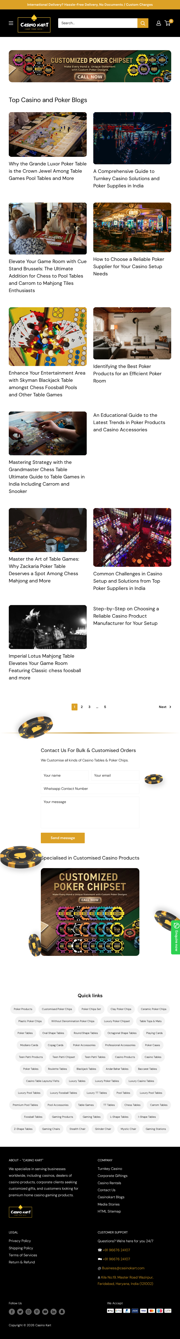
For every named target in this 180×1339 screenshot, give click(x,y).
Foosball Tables (33, 1117)
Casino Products (125, 1057)
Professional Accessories (120, 1045)
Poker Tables (25, 1033)
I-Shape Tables (147, 1117)
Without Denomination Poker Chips (72, 1021)
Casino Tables (153, 1057)
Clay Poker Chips (121, 1009)
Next (162, 707)
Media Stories (109, 1204)
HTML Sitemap (109, 1211)
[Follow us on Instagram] (28, 1312)
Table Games (86, 1105)
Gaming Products (62, 1117)
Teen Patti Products (31, 1057)
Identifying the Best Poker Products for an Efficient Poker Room (127, 373)
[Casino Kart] (20, 1204)
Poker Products (23, 1009)
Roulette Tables (57, 1069)
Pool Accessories (58, 1105)
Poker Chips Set (91, 1009)
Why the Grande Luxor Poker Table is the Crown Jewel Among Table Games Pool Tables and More (48, 171)
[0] (167, 23)
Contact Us (106, 1190)
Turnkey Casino (110, 1168)
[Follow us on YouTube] (45, 1312)
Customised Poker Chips (57, 1009)
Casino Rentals (109, 1183)
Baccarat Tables (147, 1069)
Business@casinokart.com (123, 1268)
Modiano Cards (29, 1045)
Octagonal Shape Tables (122, 1033)
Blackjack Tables (86, 1069)
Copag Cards (55, 1045)
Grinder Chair (103, 1129)
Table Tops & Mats (151, 1021)
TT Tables (109, 1105)
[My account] (159, 23)
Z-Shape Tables (23, 1129)
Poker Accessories (84, 1045)
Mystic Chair (128, 1129)
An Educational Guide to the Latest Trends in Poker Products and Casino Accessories (129, 422)
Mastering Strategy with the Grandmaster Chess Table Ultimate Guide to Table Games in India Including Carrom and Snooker (47, 476)
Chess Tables (132, 1105)
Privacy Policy (20, 1240)
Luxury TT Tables (97, 1093)
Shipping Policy (21, 1248)
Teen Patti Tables (95, 1057)
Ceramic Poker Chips (153, 1009)
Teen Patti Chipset (63, 1057)
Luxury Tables (77, 1081)
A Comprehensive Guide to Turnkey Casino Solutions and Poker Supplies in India (126, 178)
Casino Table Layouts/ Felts (42, 1081)
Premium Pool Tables (25, 1105)
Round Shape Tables (86, 1033)
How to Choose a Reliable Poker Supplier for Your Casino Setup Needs (128, 266)
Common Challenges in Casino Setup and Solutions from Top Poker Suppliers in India (127, 581)
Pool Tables (123, 1093)
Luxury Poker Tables (107, 1081)
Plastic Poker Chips (30, 1021)
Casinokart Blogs (111, 1197)
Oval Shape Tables (53, 1033)
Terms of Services (23, 1255)
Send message (63, 838)
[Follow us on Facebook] (12, 1312)
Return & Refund (22, 1262)
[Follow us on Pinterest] (37, 1312)
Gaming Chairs (51, 1129)
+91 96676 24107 (116, 1250)
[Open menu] (11, 23)
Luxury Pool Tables (29, 1093)
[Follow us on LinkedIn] (53, 1312)
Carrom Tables (158, 1105)
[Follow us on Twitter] (20, 1312)
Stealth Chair (77, 1129)
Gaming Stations (156, 1129)
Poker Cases (152, 1045)
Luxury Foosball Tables (63, 1093)
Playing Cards (154, 1033)
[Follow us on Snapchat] (62, 1312)
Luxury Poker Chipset (117, 1021)
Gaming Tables (92, 1117)
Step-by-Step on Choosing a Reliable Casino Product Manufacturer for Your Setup (126, 615)
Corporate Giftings (113, 1175)
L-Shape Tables (119, 1117)
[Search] (142, 23)
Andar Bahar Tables (117, 1069)
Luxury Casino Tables (141, 1081)
